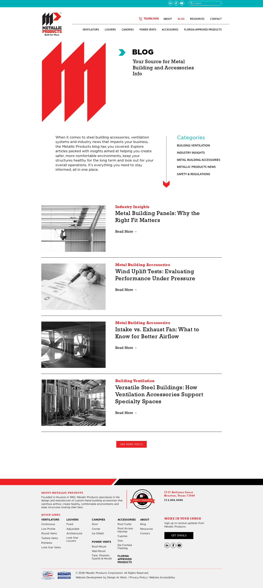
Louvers (110, 29)
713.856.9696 (173, 500)
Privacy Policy (138, 577)
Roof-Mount (99, 546)
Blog (181, 19)
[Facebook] (176, 3)
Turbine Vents (49, 538)
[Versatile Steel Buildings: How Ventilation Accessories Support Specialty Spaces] (73, 403)
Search (191, 3)
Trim (120, 540)
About (168, 19)
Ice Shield (98, 533)
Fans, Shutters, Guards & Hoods (102, 557)
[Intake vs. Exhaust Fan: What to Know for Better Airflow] (73, 345)
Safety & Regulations (193, 174)
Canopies (128, 29)
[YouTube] (182, 3)
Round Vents (49, 533)
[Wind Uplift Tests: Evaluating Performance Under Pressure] (73, 287)
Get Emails (179, 535)
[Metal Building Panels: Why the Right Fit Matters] (73, 229)
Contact (216, 19)
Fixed (69, 524)
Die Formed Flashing (125, 547)
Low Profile (48, 528)
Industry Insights (191, 153)
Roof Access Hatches (125, 530)
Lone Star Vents (51, 547)
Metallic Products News (196, 167)
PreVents (46, 542)
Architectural (74, 533)
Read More (124, 232)
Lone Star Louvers (72, 539)
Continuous (48, 524)
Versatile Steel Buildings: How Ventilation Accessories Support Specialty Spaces (159, 395)
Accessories (170, 29)
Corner (96, 528)
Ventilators (91, 29)
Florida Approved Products (203, 29)
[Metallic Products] (51, 24)
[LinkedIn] (170, 3)
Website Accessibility (162, 577)
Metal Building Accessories (198, 160)
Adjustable (72, 528)
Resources (197, 19)
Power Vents (148, 29)
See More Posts (131, 444)
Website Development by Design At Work (101, 577)
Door (95, 524)
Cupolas (122, 536)
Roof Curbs (125, 524)
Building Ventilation (193, 145)
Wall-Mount (99, 551)
